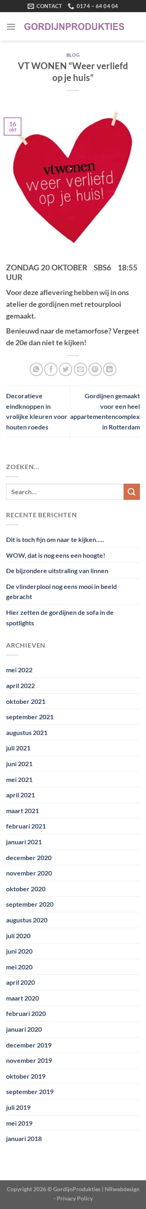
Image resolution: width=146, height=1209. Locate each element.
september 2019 (30, 1091)
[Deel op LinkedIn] (109, 369)
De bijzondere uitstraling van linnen (57, 570)
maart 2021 (22, 810)
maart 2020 (22, 998)
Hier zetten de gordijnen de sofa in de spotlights (60, 617)
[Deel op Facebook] (51, 369)
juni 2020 (19, 951)
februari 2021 (26, 826)
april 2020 (20, 982)
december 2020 (29, 857)
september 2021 (30, 716)
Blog (73, 54)
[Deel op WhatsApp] (36, 369)
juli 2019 (18, 1107)
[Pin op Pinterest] (95, 369)
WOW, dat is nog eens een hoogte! (55, 555)
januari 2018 (24, 1138)
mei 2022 (19, 670)
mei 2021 (19, 779)
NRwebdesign (122, 1189)
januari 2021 (24, 842)
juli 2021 (18, 748)
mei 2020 (19, 967)
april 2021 (20, 795)
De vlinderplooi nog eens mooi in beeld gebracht (61, 591)
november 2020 (29, 873)
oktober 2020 (25, 888)
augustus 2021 (26, 732)
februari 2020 (26, 1013)
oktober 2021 (25, 701)
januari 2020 (24, 1029)
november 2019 (29, 1060)
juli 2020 (18, 935)
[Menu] (11, 26)
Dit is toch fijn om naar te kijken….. (55, 539)
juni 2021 (19, 763)
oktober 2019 (25, 1076)
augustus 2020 (26, 920)
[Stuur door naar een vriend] (80, 369)
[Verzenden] (132, 491)
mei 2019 (19, 1123)
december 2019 (29, 1045)
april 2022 (20, 685)
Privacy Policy (75, 1198)
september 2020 (30, 904)
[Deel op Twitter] (65, 369)
